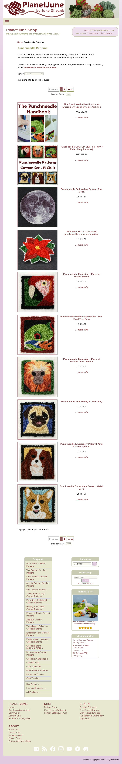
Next (70, 89)
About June (14, 729)
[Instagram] (61, 748)
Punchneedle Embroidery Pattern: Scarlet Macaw (81, 275)
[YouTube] (69, 748)
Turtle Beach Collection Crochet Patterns (37, 627)
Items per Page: (58, 94)
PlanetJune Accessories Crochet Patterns (37, 640)
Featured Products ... (36, 688)
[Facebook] (52, 748)
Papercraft (85, 718)
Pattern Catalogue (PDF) (55, 712)
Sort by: (20, 74)
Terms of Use (78, 648)
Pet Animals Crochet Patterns (35, 565)
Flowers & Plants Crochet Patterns (38, 614)
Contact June (78, 650)
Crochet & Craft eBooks (37, 659)
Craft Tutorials (32, 678)
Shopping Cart (107, 33)
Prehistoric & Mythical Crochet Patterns (36, 601)
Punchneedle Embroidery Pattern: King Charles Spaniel (81, 445)
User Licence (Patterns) (55, 710)
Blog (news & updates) (19, 710)
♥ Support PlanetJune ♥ (19, 718)
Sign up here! (93, 33)
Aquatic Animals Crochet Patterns (37, 584)
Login (86, 30)
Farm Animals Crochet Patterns (36, 578)
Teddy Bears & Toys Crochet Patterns (35, 595)
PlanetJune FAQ (16, 735)
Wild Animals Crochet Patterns (36, 571)
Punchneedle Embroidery (92, 715)
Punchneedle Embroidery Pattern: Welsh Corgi (81, 487)
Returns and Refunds (81, 645)
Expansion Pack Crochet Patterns (37, 634)
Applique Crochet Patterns (34, 621)
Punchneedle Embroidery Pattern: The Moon (81, 190)
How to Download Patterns (83, 640)
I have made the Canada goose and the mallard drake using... (85, 623)
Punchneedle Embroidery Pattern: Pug (81, 401)
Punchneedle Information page (40, 67)
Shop (19, 42)
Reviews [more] (85, 592)
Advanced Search (85, 583)
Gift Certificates (33, 666)
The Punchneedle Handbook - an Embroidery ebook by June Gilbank (81, 105)
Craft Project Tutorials (90, 712)
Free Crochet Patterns (90, 710)
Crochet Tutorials (88, 707)
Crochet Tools (32, 662)
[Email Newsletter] (36, 748)
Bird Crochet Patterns (36, 589)
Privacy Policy (15, 738)
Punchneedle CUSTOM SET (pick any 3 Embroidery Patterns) (82, 148)
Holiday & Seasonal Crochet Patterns (35, 608)
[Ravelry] (77, 748)
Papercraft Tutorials (35, 674)
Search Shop (85, 572)
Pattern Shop (50, 707)
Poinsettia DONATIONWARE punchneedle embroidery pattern (81, 232)
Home (11, 707)
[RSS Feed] (44, 748)
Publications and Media (20, 741)
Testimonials (14, 732)
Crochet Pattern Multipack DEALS (34, 647)
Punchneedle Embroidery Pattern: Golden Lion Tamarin (81, 360)
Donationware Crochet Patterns (36, 653)
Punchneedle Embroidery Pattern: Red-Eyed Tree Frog (81, 317)
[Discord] (85, 748)
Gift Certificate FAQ (80, 653)
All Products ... (33, 692)
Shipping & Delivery (80, 643)
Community (14, 712)
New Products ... (34, 684)
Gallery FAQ (77, 656)
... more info (81, 117)
